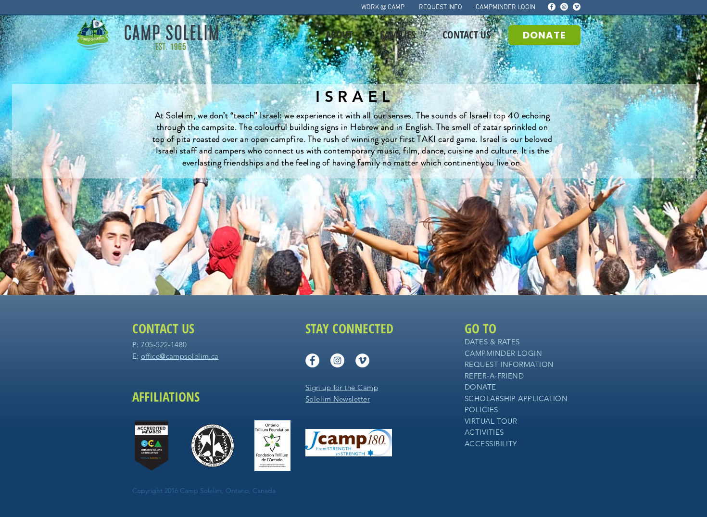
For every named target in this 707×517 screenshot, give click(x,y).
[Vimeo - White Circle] (362, 360)
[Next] (653, 155)
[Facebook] (552, 7)
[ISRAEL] (354, 276)
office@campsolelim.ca (179, 356)
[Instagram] (564, 7)
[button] (339, 34)
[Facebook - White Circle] (312, 360)
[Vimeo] (577, 7)
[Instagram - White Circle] (337, 360)
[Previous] (53, 155)
